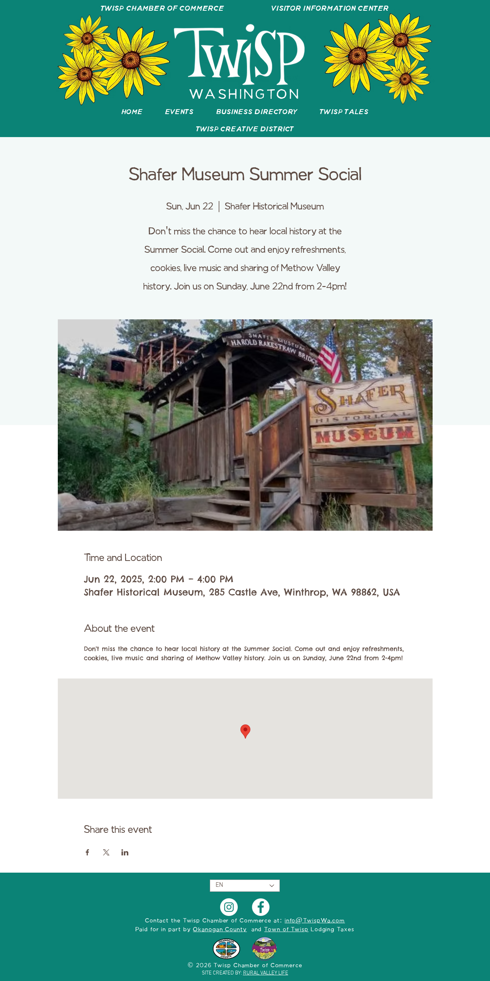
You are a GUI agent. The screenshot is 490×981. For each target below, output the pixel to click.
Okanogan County (220, 930)
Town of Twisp (286, 930)
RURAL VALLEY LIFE (265, 973)
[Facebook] (261, 907)
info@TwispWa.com (315, 921)
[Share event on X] (106, 852)
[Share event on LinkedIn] (125, 852)
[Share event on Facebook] (87, 852)
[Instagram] (229, 907)
